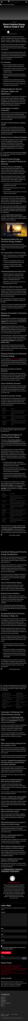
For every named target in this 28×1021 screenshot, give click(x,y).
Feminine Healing (5, 871)
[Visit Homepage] (14, 2)
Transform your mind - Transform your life (15, 1018)
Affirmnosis (6, 1018)
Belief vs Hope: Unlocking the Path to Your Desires (11, 965)
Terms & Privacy (14, 1014)
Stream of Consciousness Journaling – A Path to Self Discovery (14, 968)
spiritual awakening (14, 871)
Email (2, 934)
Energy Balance (18, 869)
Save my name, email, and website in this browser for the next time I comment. (14, 948)
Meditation (3, 1001)
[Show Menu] (1, 2)
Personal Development (5, 1003)
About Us (2, 1014)
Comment (3, 912)
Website (3, 940)
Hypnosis (3, 998)
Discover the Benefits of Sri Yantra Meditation (10, 967)
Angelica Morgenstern (12, 33)
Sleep (2, 1004)
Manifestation (4, 1000)
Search (2, 956)
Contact (7, 1014)
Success (2, 1006)
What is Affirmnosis (4, 1015)
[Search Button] (26, 2)
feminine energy (14, 359)
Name (2, 928)
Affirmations (3, 997)
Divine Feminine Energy (9, 869)
